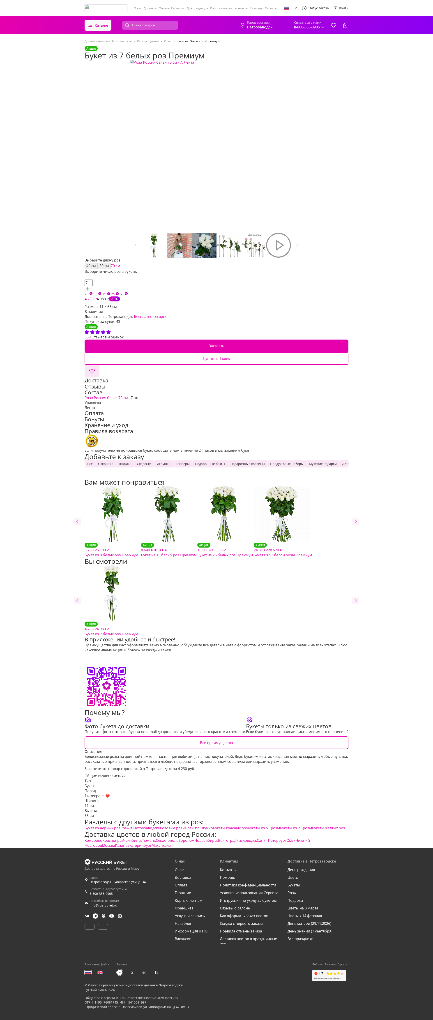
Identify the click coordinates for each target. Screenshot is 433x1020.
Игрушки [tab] (163, 464)
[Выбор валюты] (295, 8)
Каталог (101, 25)
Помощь (256, 8)
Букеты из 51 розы (264, 828)
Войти (343, 8)
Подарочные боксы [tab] (210, 464)
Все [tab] (90, 464)
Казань (121, 845)
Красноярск (112, 840)
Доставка (150, 8)
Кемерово (93, 840)
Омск (290, 840)
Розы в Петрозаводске (140, 828)
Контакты (241, 8)
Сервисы (271, 8)
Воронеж (186, 840)
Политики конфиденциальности (248, 885)
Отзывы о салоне (235, 908)
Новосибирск (206, 840)
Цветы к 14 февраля (305, 915)
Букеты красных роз (230, 828)
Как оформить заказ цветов (244, 915)
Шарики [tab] (125, 464)
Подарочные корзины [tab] (247, 464)
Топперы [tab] (183, 464)
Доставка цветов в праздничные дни (248, 941)
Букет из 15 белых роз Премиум (169, 550)
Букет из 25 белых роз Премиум (225, 550)
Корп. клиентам (221, 8)
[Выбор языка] (286, 8)
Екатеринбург (139, 845)
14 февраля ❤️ (97, 795)
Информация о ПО (191, 931)
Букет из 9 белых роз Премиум (111, 550)
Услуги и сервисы (190, 915)
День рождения (301, 869)
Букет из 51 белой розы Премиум (283, 550)
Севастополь (167, 840)
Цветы (293, 877)
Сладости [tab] (144, 464)
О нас (137, 8)
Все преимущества (216, 742)
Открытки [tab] (105, 464)
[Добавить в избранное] (92, 371)
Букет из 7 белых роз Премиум (111, 629)
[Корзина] (345, 25)
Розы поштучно (199, 828)
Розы (292, 892)
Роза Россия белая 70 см (107, 397)
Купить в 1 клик (216, 358)
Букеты (294, 885)
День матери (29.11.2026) (309, 923)
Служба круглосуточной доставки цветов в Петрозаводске (135, 985)
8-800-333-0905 (101, 893)
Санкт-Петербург (271, 840)
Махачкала (161, 845)
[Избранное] (333, 25)
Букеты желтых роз (328, 828)
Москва (108, 845)
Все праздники (300, 938)
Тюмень (149, 840)
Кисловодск (246, 840)
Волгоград (227, 840)
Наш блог (183, 923)
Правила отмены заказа (241, 931)
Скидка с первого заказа (241, 923)
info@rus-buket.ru (103, 905)
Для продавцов (197, 8)
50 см (104, 265)
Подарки (295, 900)
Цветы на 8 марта (303, 908)
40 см (91, 265)
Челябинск (132, 840)
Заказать (216, 345)
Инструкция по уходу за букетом (248, 900)
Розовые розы (172, 828)
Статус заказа (318, 8)
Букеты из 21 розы (296, 828)
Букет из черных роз (102, 828)
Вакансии (183, 938)
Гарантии (177, 8)
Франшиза (184, 908)
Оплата (164, 8)
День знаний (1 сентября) (310, 931)
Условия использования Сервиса (249, 892)
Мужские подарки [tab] (323, 464)
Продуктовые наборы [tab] (287, 464)
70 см (115, 265)
